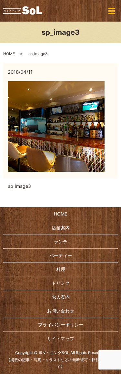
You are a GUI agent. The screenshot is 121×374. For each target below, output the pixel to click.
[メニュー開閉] (111, 11)
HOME (9, 53)
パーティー (60, 255)
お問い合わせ (60, 310)
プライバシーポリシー (60, 324)
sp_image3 (19, 186)
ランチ (60, 241)
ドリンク (61, 283)
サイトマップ (60, 338)
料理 (60, 269)
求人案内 (61, 297)
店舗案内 (61, 227)
